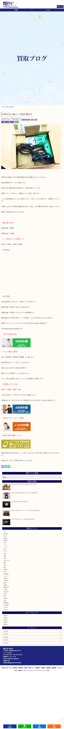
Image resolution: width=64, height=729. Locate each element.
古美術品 (6, 580)
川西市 (16, 122)
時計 (5, 549)
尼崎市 (5, 624)
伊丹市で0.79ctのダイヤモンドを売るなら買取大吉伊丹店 (23, 519)
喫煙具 (5, 585)
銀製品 (5, 540)
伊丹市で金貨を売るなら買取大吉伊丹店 (19, 501)
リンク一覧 (46, 670)
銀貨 (5, 562)
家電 (5, 583)
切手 (5, 567)
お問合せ (20, 670)
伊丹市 (5, 615)
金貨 (5, 558)
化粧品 (5, 598)
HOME (16, 10)
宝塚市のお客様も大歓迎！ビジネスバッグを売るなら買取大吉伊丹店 (25, 510)
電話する (10, 726)
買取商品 (15, 668)
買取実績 (20, 668)
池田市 (5, 622)
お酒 (5, 554)
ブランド (6, 547)
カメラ (5, 551)
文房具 (5, 589)
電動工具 (12, 122)
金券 (5, 571)
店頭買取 (37, 668)
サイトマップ (39, 670)
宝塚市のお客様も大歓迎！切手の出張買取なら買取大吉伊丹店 (24, 484)
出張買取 (43, 668)
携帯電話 (6, 603)
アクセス (48, 10)
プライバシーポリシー (29, 670)
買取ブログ (31, 668)
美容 (5, 600)
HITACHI (7, 122)
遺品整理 (54, 668)
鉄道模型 (6, 574)
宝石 (5, 536)
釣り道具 (6, 592)
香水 (5, 596)
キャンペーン (54, 726)
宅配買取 (48, 668)
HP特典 (25, 668)
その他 (5, 607)
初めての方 (8, 668)
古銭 (5, 565)
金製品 (5, 538)
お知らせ (6, 609)
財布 (5, 542)
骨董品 (5, 578)
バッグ (5, 545)
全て (3, 122)
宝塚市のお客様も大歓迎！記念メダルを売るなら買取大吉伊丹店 (24, 492)
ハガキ (5, 576)
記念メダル (7, 560)
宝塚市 (5, 618)
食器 (5, 556)
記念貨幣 (6, 605)
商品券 (5, 569)
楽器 (5, 594)
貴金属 (5, 533)
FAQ (16, 670)
